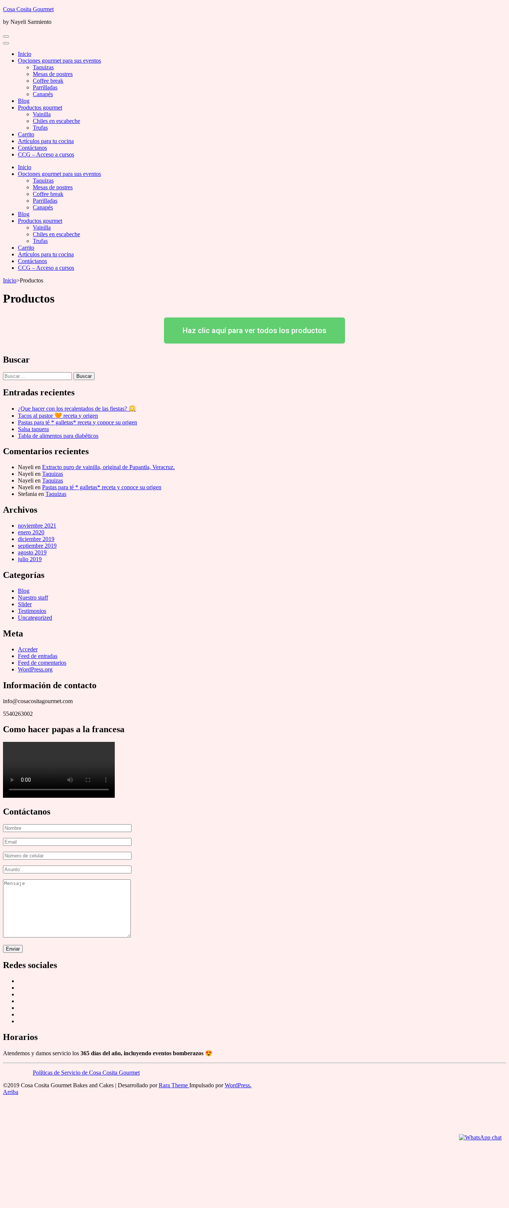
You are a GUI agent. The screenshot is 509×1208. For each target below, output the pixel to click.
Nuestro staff (33, 597)
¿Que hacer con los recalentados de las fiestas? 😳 (77, 408)
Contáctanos (32, 148)
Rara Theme (174, 1085)
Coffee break (48, 81)
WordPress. (238, 1085)
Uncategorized (35, 617)
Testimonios (32, 611)
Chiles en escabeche (56, 121)
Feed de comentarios (42, 663)
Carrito (26, 134)
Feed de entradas (37, 656)
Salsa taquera (33, 429)
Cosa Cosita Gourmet (28, 9)
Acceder (28, 649)
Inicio (24, 54)
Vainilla (42, 114)
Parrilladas (45, 87)
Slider (25, 604)
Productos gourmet (40, 107)
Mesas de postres (53, 74)
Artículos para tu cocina (46, 141)
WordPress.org (35, 669)
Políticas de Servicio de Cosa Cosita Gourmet (86, 1072)
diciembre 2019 (36, 539)
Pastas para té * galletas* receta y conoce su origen (77, 422)
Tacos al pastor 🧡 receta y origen (58, 415)
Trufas (40, 127)
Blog (23, 101)
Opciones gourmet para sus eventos (59, 60)
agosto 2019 (32, 552)
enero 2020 (31, 532)
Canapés (43, 94)
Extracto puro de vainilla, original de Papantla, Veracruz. (108, 467)
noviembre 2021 (37, 525)
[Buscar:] (38, 376)
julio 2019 (30, 559)
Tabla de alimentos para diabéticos (58, 436)
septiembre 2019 (37, 546)
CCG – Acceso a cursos (46, 154)
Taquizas (43, 67)
